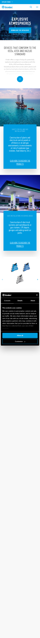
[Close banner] (37, 295)
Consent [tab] (7, 300)
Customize (19, 341)
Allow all (20, 335)
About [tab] (33, 300)
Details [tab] (20, 300)
